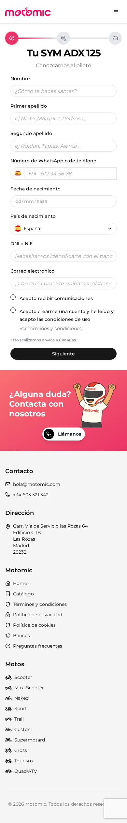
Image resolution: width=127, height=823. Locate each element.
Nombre (20, 79)
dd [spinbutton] (18, 201)
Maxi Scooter (29, 688)
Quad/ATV (25, 771)
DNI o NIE (21, 244)
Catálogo (23, 594)
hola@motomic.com (36, 484)
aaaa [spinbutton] (42, 201)
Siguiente (63, 354)
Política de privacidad (37, 615)
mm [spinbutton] (29, 201)
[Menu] (116, 12)
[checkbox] (13, 297)
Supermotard (29, 740)
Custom (23, 729)
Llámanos (69, 434)
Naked (21, 698)
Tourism (23, 761)
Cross (20, 750)
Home (20, 583)
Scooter (23, 677)
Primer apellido (28, 106)
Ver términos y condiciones (51, 328)
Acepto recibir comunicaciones (56, 298)
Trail (19, 719)
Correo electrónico (32, 271)
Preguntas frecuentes (37, 646)
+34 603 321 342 (31, 495)
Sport (20, 708)
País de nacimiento (33, 216)
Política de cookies (34, 625)
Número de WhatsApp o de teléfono (53, 161)
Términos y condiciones (40, 604)
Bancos (21, 635)
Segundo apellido (31, 133)
